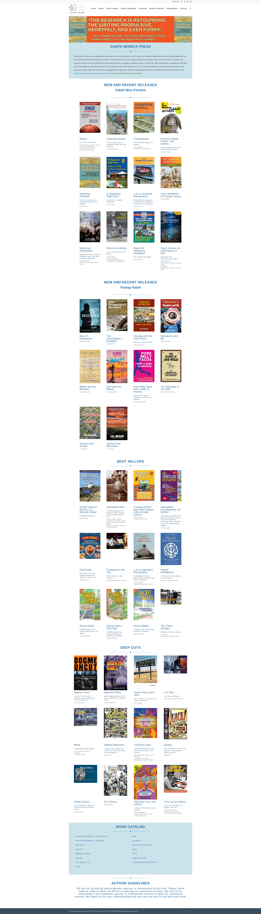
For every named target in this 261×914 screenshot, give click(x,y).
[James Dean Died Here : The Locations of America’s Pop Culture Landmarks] (145, 673)
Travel (134, 853)
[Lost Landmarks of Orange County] (171, 174)
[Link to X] (184, 1)
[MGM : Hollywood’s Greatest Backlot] (85, 725)
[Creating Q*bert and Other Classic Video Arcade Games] (144, 487)
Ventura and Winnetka (114, 444)
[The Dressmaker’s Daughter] (117, 316)
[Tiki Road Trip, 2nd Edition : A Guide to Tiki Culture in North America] (145, 782)
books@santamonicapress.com (130, 911)
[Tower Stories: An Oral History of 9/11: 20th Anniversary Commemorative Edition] (171, 228)
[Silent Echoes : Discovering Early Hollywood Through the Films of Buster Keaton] (85, 782)
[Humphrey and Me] (171, 316)
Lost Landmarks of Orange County (171, 195)
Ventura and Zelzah (87, 444)
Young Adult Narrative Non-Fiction (98, 73)
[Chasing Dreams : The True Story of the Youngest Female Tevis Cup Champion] (117, 119)
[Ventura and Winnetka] (117, 424)
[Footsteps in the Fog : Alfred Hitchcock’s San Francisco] (117, 550)
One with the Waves (114, 387)
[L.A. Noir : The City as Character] (175, 673)
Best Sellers (80, 845)
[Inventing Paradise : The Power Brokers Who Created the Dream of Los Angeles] (90, 174)
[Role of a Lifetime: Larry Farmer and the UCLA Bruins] (117, 228)
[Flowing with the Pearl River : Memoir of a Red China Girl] (144, 316)
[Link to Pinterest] (187, 1)
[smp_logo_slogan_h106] (77, 8)
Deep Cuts (79, 849)
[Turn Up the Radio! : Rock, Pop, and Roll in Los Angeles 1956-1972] (175, 782)
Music (134, 836)
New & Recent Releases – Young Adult (90, 841)
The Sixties (110, 802)
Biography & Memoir (83, 853)
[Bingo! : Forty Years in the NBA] (90, 119)
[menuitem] (93, 8)
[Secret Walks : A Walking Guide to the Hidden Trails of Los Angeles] (144, 606)
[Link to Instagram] (190, 1)
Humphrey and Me (169, 337)
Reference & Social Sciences (142, 845)
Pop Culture (136, 841)
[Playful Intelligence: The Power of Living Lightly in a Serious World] (171, 550)
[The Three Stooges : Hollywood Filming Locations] (171, 606)
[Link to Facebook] (181, 1)
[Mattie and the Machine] (90, 367)
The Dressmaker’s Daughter (114, 338)
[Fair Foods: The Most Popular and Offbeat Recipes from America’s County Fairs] (90, 550)
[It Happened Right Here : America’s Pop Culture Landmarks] (117, 174)
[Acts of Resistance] (90, 316)
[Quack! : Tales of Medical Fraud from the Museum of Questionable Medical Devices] (175, 725)
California (79, 858)
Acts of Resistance (86, 337)
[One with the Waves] (117, 367)
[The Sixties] (115, 782)
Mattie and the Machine (88, 387)
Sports (134, 849)
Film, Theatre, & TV (83, 862)
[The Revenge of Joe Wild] (171, 367)
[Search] (190, 8)
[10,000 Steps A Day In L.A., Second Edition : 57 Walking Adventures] (90, 487)
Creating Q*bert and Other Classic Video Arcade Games (144, 511)
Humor (78, 866)
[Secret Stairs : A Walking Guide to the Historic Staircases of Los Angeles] (90, 606)
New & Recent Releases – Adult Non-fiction (91, 836)
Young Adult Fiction (139, 858)
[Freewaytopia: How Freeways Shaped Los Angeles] (144, 119)
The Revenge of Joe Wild (170, 387)
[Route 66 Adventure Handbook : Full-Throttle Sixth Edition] (144, 228)
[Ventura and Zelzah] (90, 424)
